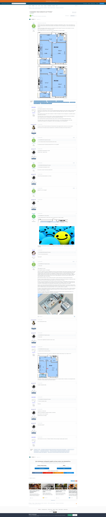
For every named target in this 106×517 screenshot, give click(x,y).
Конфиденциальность (44, 509)
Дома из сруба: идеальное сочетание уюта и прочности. (34, 491)
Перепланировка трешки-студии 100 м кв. (46, 103)
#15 (76, 346)
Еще (56, 5)
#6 (76, 162)
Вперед (33, 19)
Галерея (45, 5)
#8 (76, 188)
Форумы (33, 5)
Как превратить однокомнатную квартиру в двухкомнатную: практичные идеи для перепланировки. (53, 449)
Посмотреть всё (53, 500)
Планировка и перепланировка (42, 16)
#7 (76, 174)
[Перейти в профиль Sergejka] (34, 216)
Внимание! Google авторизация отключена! (52, 1)
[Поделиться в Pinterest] (76, 481)
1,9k (33, 131)
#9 (76, 199)
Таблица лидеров (61, 509)
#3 (76, 124)
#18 (76, 409)
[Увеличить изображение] (48, 366)
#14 (76, 332)
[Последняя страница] (35, 19)
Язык (40, 509)
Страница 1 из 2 (38, 19)
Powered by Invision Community (53, 511)
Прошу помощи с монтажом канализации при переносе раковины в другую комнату (58, 102)
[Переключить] (38, 165)
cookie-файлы (34, 515)
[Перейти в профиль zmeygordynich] (34, 127)
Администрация (66, 509)
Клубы (39, 5)
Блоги (36, 5)
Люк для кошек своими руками (47, 491)
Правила (89, 3)
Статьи (42, 5)
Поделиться (67, 15)
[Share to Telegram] (71, 480)
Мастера (53, 5)
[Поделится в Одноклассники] (75, 481)
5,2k (34, 114)
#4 (76, 137)
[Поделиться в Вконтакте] (72, 481)
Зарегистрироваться (41, 468)
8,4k (33, 257)
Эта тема (22, 3)
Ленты (76, 5)
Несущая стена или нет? (71, 449)
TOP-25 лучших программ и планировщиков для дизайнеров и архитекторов (59, 450)
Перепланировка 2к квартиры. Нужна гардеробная (40, 102)
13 (35, 131)
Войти (97, 3)
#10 (76, 213)
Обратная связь (93, 3)
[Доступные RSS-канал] (76, 503)
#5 (76, 148)
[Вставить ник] (38, 316)
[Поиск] (25, 3)
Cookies (54, 509)
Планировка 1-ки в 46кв (37, 103)
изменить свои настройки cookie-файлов (60, 515)
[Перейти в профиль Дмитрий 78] (34, 152)
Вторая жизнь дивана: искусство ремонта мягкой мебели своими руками (74, 491)
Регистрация (101, 3)
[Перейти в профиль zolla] (30, 16)
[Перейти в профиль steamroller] (34, 110)
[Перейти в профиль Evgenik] (34, 253)
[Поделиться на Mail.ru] (74, 481)
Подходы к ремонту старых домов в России (61, 491)
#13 (76, 319)
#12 (76, 261)
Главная (30, 5)
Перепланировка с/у (72, 102)
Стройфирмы (49, 5)
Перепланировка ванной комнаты (44, 450)
